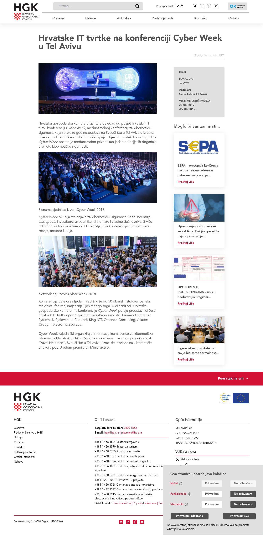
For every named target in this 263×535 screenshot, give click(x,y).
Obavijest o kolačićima (180, 529)
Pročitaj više (186, 182)
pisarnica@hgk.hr (131, 432)
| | (141, 503)
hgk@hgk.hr (111, 432)
